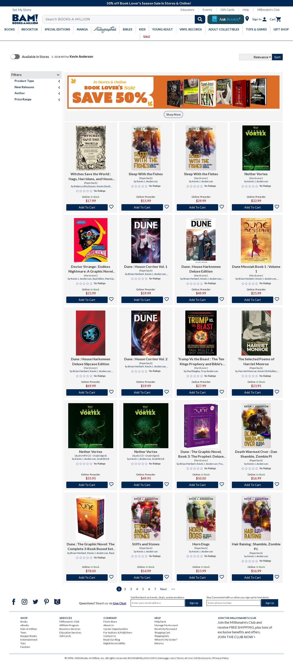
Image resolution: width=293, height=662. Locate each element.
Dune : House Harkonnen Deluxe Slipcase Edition (90, 361)
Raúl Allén (98, 278)
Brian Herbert (136, 274)
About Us (108, 625)
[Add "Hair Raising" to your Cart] (256, 577)
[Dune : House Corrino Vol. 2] (146, 333)
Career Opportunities (115, 628)
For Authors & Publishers (117, 632)
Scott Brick (103, 458)
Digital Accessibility (114, 643)
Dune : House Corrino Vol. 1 (145, 266)
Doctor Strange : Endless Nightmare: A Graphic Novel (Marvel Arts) (90, 269)
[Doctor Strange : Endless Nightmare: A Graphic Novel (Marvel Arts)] (91, 240)
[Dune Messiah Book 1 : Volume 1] (256, 240)
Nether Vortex (256, 174)
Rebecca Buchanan (85, 186)
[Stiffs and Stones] (146, 518)
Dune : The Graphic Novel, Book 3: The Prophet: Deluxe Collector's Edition (201, 454)
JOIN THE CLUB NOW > (236, 637)
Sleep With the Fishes (146, 174)
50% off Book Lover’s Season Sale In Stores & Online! (149, 3)
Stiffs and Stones (146, 544)
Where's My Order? (165, 639)
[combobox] (126, 19)
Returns (159, 643)
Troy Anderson (209, 371)
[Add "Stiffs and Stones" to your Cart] (145, 577)
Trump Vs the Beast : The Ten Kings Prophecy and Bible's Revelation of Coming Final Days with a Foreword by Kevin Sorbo (201, 361)
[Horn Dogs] (201, 518)
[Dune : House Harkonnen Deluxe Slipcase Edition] (90, 333)
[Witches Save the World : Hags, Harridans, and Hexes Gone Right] (91, 148)
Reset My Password (165, 628)
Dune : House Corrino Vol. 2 (145, 359)
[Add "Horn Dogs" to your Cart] (201, 577)
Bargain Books (28, 636)
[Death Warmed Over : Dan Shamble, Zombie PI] (256, 425)
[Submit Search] (200, 19)
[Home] (24, 19)
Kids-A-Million (28, 628)
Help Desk (160, 621)
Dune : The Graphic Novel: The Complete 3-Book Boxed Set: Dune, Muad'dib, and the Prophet (91, 546)
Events (207, 9)
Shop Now (173, 114)
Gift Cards (227, 9)
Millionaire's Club (268, 9)
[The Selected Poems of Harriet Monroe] (256, 333)
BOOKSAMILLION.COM (142, 658)
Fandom (25, 646)
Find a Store (110, 621)
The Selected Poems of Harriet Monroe (256, 361)
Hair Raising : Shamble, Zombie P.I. (256, 546)
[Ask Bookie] (225, 19)
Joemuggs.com (166, 658)
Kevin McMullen (267, 371)
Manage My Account (166, 625)
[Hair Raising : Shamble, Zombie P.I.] (256, 518)
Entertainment (28, 639)
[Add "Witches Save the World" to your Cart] (90, 207)
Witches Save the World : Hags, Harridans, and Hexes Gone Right (91, 176)
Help (246, 9)
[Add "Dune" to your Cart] (145, 300)
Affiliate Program (69, 625)
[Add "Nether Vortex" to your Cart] (256, 207)
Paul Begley (193, 371)
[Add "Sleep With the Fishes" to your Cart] (145, 207)
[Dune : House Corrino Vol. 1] (146, 240)
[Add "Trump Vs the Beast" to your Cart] (201, 392)
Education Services (70, 632)
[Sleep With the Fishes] (146, 148)
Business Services (69, 628)
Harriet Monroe (247, 371)
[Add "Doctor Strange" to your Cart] (90, 300)
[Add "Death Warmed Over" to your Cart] (256, 485)
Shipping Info (161, 636)
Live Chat (119, 603)
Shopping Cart (162, 632)
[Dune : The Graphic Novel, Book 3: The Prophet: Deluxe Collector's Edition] (201, 425)
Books (24, 621)
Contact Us (109, 636)
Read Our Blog (111, 639)
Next (163, 589)
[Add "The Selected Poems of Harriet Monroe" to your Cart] (256, 392)
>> (173, 589)
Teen (23, 632)
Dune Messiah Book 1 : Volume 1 (256, 268)
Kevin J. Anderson (147, 181)
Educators (187, 9)
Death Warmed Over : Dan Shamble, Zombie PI (256, 453)
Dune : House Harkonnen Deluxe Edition (201, 268)
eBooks (24, 625)
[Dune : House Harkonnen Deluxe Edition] (200, 240)
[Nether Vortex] (256, 148)
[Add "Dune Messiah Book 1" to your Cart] (256, 300)
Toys (23, 643)
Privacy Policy (221, 658)
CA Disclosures (202, 658)
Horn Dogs (201, 544)
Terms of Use (184, 658)
